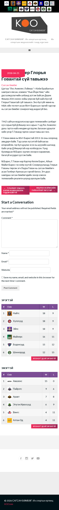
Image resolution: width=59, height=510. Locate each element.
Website (5, 269)
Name (5, 253)
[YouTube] (38, 458)
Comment (7, 217)
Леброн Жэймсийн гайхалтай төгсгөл (44, 189)
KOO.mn (8, 504)
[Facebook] (21, 458)
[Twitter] (32, 458)
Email (4, 261)
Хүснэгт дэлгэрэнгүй (44, 358)
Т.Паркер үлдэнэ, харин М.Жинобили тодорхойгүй (14, 190)
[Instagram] (26, 458)
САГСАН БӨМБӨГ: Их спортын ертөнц (25, 39)
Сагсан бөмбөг (9, 85)
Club (9, 307)
